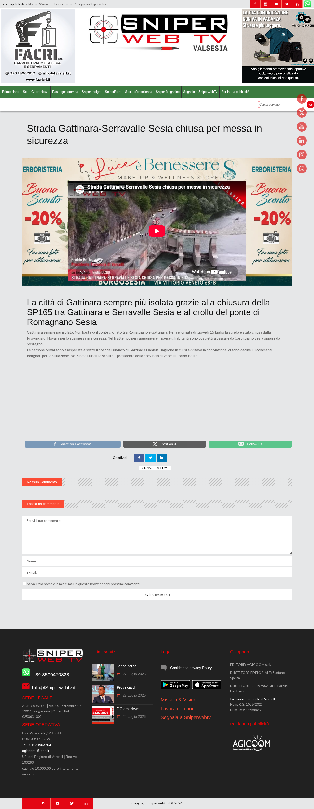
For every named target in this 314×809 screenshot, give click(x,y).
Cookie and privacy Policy (191, 668)
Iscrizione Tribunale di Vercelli (252, 699)
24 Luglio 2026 (134, 716)
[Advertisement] (157, 402)
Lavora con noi (63, 4)
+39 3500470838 (50, 674)
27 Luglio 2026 (134, 674)
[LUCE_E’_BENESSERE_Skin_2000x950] (157, 284)
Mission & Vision (38, 4)
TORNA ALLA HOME (155, 468)
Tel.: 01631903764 (36, 745)
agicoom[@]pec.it (35, 751)
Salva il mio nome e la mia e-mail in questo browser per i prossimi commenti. (83, 584)
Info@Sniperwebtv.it (54, 687)
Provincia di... (127, 687)
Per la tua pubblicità (12, 4)
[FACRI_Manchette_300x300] (38, 82)
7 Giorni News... (130, 709)
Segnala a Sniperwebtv (92, 4)
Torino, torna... (128, 666)
